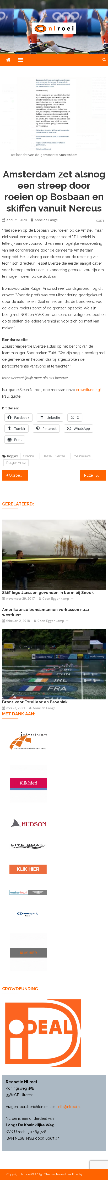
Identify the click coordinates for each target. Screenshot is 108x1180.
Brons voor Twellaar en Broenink (35, 702)
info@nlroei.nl (69, 1107)
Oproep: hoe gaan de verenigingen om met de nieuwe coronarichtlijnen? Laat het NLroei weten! (18, 475)
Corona (28, 456)
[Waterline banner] (28, 892)
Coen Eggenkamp (55, 598)
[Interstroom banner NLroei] (28, 741)
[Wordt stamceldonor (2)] (28, 784)
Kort (100, 221)
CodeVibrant (92, 1174)
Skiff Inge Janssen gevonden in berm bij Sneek (48, 592)
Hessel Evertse (53, 456)
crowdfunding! (88, 390)
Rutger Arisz (16, 463)
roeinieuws (81, 456)
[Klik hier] (28, 952)
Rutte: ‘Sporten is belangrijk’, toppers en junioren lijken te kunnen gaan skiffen (95, 475)
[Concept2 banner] (28, 914)
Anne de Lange (46, 220)
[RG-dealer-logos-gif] (28, 869)
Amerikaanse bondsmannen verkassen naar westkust (45, 612)
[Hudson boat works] (28, 822)
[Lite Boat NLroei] (28, 846)
